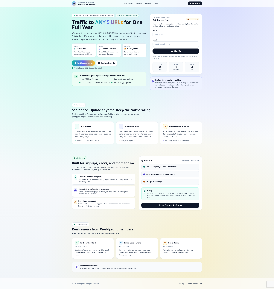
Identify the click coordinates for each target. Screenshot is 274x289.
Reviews (148, 3)
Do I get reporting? (154, 182)
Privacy (181, 284)
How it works (128, 3)
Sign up (157, 3)
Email (155, 40)
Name (155, 30)
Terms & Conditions (195, 284)
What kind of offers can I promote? (160, 174)
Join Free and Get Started (171, 205)
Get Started (196, 3)
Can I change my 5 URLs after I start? (161, 167)
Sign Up (177, 51)
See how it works (108, 63)
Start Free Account (84, 63)
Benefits (139, 3)
